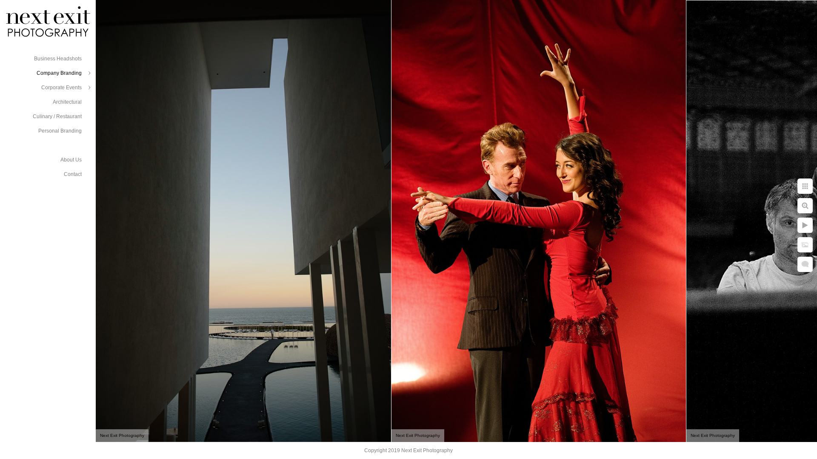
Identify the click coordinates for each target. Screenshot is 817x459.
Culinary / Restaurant (57, 116)
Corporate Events (61, 88)
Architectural (67, 102)
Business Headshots (58, 59)
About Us (71, 160)
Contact (73, 174)
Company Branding (59, 73)
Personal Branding (60, 131)
